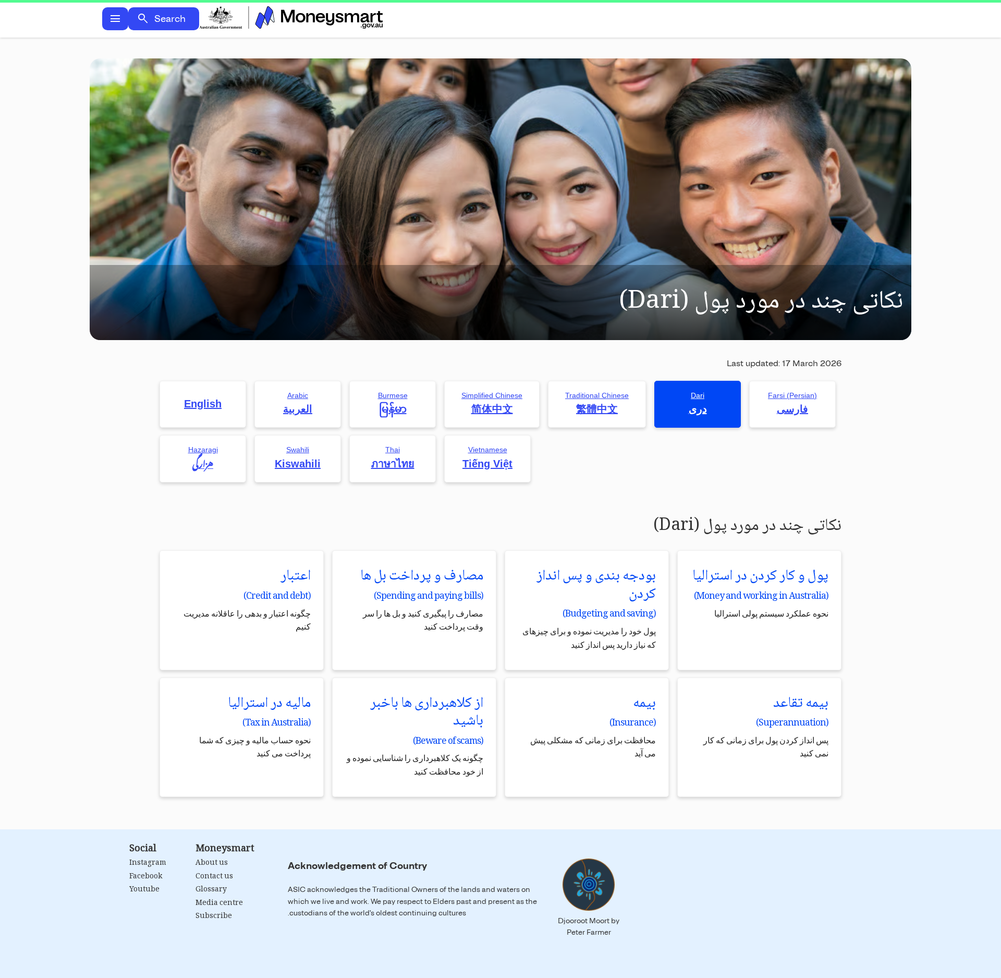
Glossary (211, 890)
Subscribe (214, 916)
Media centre (219, 903)
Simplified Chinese (491, 403)
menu (115, 18)
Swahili (298, 457)
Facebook (145, 877)
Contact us (214, 877)
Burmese (393, 403)
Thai (392, 457)
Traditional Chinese (597, 403)
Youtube (144, 890)
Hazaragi (203, 459)
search (143, 18)
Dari (698, 403)
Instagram (147, 863)
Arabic (297, 403)
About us (212, 863)
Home (291, 18)
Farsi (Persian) (792, 403)
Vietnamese (487, 457)
